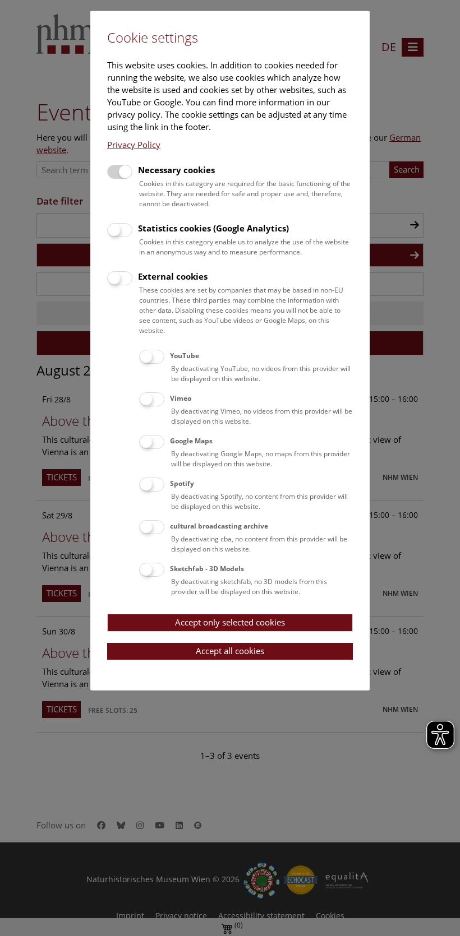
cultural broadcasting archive (219, 526)
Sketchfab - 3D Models (207, 568)
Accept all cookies (230, 650)
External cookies (173, 276)
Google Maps (191, 441)
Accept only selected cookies (230, 622)
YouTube (184, 355)
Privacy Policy (133, 144)
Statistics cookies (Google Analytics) (213, 228)
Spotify (182, 483)
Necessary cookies (176, 169)
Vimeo (180, 398)
